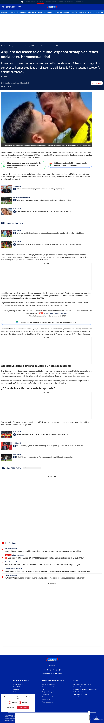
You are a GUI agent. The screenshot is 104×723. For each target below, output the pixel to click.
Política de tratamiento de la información (85, 689)
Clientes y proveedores (48, 697)
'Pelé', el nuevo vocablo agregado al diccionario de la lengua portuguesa (40, 189)
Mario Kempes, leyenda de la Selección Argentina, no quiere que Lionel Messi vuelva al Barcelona (49, 446)
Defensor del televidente (49, 687)
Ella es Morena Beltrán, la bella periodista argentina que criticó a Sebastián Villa (43, 211)
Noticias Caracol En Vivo (66, 1)
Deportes (14, 702)
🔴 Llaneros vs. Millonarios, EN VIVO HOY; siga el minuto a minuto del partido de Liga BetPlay (44, 558)
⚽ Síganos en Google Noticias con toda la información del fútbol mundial (48, 322)
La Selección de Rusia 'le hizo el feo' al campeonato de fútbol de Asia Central (42, 434)
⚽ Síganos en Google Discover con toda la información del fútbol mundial (70, 164)
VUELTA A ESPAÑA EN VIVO (27, 12)
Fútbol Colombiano (11, 548)
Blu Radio (16, 689)
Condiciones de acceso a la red (82, 684)
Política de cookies (78, 692)
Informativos (79, 1)
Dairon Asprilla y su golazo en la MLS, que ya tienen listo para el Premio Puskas (43, 200)
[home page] (22, 2)
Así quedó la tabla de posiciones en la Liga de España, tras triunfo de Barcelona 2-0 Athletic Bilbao (50, 233)
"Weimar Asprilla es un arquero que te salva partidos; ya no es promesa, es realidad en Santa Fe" (45, 578)
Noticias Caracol (18, 684)
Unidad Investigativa (51, 1)
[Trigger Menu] (3, 7)
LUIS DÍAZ (74, 12)
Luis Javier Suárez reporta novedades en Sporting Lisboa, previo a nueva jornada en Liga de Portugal (47, 571)
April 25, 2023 (60, 316)
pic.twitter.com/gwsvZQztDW (56, 313)
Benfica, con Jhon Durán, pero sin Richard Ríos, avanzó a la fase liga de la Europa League (42, 564)
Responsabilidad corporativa (81, 687)
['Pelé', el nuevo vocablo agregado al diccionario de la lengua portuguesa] (6, 189)
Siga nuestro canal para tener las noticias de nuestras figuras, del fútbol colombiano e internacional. (24, 165)
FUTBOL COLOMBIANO (61, 12)
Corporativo (76, 697)
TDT (43, 689)
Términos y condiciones (80, 694)
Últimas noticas (30, 1)
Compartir (98, 83)
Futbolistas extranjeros (32, 468)
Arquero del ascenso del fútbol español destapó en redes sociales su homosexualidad (34, 46)
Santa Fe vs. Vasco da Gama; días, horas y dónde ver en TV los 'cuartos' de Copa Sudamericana (48, 244)
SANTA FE (13, 12)
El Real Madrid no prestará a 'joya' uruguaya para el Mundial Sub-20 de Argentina (44, 457)
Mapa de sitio (46, 699)
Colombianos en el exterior (21, 197)
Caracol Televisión (18, 687)
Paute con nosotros (47, 702)
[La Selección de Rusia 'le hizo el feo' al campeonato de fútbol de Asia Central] (6, 434)
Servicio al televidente (48, 684)
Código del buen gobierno (49, 692)
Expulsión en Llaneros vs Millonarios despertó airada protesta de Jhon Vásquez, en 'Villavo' (43, 551)
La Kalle (15, 692)
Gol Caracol (40, 1)
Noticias (24, 702)
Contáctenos (45, 694)
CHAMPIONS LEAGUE (45, 12)
